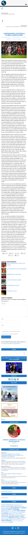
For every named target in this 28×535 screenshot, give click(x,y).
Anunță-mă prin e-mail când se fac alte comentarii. (11, 331)
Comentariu (3, 303)
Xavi (8, 522)
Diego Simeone (5, 510)
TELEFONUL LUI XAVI (12, 291)
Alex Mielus (11, 533)
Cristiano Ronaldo (12, 509)
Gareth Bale (22, 512)
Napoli (20, 517)
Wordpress (22, 533)
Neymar (23, 517)
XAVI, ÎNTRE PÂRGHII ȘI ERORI (14, 280)
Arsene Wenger (16, 504)
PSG (18, 519)
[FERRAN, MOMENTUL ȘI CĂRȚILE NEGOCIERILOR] (14, 431)
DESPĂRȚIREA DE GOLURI (13, 285)
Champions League (18, 507)
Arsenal (11, 504)
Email (2, 325)
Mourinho (16, 517)
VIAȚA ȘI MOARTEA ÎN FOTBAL (8, 14)
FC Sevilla (10, 512)
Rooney (16, 520)
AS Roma (20, 504)
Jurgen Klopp (4, 515)
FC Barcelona (19, 510)
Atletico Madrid (5, 506)
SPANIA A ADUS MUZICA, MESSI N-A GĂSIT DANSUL (13, 461)
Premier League (5, 519)
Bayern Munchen (15, 506)
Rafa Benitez (22, 519)
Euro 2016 (11, 510)
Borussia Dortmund (5, 507)
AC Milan (3, 504)
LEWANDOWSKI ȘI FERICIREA (14, 274)
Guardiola (4, 513)
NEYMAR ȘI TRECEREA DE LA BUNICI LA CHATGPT (13, 467)
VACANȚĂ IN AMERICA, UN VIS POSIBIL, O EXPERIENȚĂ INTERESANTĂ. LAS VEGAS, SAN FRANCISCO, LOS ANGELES (12, 455)
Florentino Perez (15, 512)
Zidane (11, 522)
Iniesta (9, 513)
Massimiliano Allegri (4, 517)
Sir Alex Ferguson (4, 522)
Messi (11, 517)
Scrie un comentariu (17, 39)
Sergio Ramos (20, 520)
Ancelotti (7, 504)
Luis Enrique (16, 515)
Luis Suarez (22, 515)
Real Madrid (6, 520)
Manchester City (6, 516)
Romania (13, 520)
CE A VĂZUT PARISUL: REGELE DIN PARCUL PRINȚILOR (11, 474)
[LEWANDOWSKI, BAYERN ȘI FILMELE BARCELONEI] (14, 49)
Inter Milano (13, 513)
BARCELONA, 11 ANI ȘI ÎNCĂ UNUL (9, 481)
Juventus (11, 514)
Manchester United (18, 516)
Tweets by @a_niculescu (6, 491)
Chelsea (3, 509)
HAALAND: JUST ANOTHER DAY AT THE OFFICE (16, 26)
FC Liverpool (4, 512)
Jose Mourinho (19, 513)
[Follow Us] (9, 528)
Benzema (22, 506)
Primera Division (13, 519)
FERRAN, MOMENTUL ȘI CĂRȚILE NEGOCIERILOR (14, 440)
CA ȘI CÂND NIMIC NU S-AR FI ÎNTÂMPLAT (17, 268)
